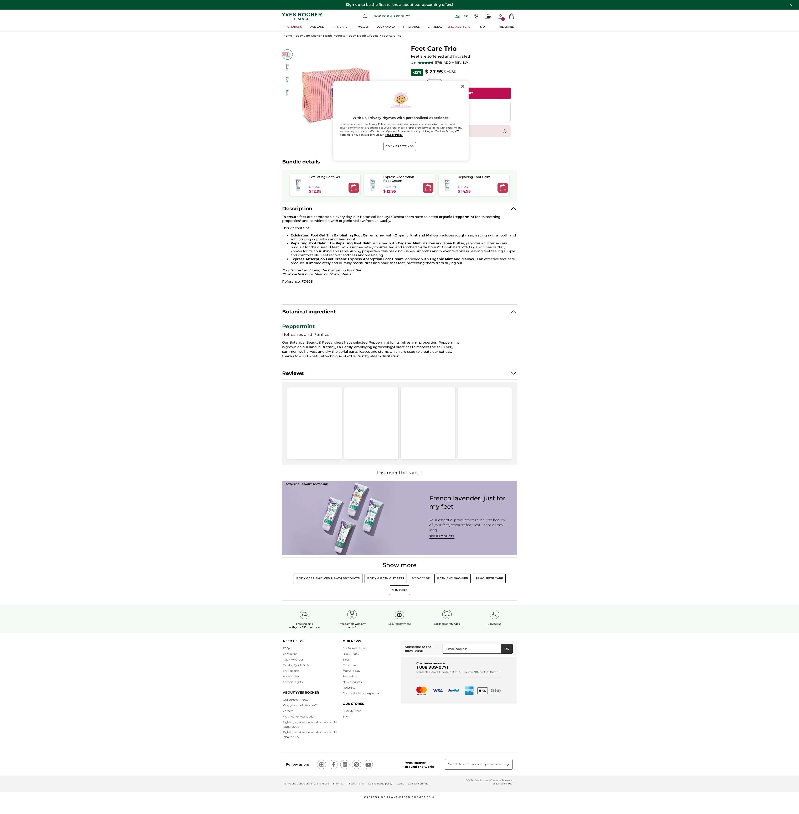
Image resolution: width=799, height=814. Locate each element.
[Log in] (500, 16)
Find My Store (352, 711)
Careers (288, 711)
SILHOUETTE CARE (489, 578)
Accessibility (291, 676)
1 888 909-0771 (432, 667)
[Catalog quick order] (488, 16)
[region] (401, 120)
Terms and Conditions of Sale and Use (306, 783)
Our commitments (295, 699)
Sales (346, 659)
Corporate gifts (293, 682)
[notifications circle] (503, 19)
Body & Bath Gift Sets (363, 35)
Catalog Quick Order (296, 665)
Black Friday (351, 654)
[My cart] (511, 16)
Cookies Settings (400, 146)
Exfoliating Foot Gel (324, 177)
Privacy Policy (355, 783)
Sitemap (338, 783)
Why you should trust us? (300, 705)
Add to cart (354, 188)
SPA (345, 716)
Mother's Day (351, 670)
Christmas (349, 665)
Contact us (290, 654)
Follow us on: (297, 764)
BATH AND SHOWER (452, 578)
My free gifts (291, 670)
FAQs (286, 648)
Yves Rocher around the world (419, 765)
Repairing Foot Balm (474, 177)
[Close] (462, 86)
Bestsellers (350, 676)
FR (466, 16)
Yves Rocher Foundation (299, 716)
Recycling (349, 687)
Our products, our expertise (361, 693)
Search (365, 16)
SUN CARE (399, 590)
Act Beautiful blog (355, 648)
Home (287, 35)
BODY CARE (421, 578)
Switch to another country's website (474, 764)
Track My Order (293, 659)
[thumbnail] (287, 54)
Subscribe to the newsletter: (418, 648)
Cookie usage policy (380, 783)
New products (352, 682)
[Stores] (476, 16)
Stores (400, 783)
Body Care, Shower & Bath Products (320, 35)
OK (506, 649)
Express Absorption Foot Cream (398, 178)
